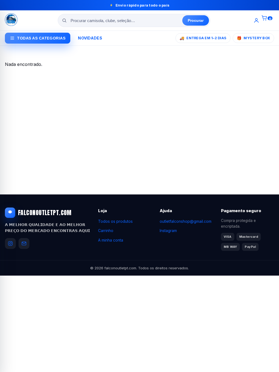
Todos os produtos (115, 221)
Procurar (196, 20)
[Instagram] (10, 243)
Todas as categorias (41, 38)
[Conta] (256, 20)
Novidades (90, 38)
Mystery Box (253, 38)
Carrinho (105, 230)
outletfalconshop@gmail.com (185, 221)
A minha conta (110, 240)
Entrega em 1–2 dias (203, 38)
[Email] (24, 243)
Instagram (168, 230)
